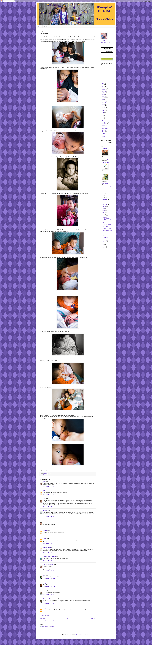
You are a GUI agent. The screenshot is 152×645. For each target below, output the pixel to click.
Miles (103, 117)
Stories (103, 131)
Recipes (103, 125)
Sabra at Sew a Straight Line (49, 556)
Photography (104, 122)
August (104, 206)
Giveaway (104, 101)
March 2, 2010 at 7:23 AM (48, 506)
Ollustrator (78, 634)
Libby (47, 474)
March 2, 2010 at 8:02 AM (48, 526)
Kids (103, 109)
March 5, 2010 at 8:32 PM (48, 612)
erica (44, 575)
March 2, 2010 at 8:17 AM (48, 534)
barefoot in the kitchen (107, 173)
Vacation (103, 136)
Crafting (103, 92)
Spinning (104, 130)
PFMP (103, 120)
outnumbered (105, 183)
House (103, 104)
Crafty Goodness (106, 222)
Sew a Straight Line (106, 159)
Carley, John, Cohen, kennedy (50, 598)
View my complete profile (106, 42)
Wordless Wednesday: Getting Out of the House (107, 219)
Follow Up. (105, 232)
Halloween (104, 102)
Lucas (103, 113)
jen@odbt (45, 510)
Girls (103, 99)
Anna (103, 84)
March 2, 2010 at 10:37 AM (49, 578)
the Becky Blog (105, 162)
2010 (103, 197)
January (105, 241)
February (105, 240)
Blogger (88, 634)
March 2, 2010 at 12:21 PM (49, 586)
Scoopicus (45, 608)
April (104, 214)
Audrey (44, 538)
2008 (103, 246)
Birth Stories (104, 88)
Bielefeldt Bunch (47, 547)
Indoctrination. (106, 226)
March (104, 215)
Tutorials (103, 135)
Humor (103, 105)
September (105, 204)
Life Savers (104, 148)
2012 (103, 193)
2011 (103, 195)
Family (44, 474)
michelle (45, 521)
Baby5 (103, 86)
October (105, 203)
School (103, 127)
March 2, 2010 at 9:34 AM (48, 570)
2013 (103, 192)
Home (39, 26)
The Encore (105, 234)
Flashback (104, 97)
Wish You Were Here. (107, 230)
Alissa (103, 40)
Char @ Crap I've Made (48, 564)
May (104, 212)
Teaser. (104, 235)
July (104, 208)
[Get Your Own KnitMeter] (107, 52)
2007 (103, 247)
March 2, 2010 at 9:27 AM (48, 552)
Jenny (44, 583)
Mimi (103, 118)
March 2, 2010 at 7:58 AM (48, 516)
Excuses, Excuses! (107, 224)
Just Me (103, 107)
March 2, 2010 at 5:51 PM (48, 594)
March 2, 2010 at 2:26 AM (48, 486)
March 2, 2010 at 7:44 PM (48, 603)
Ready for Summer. (107, 228)
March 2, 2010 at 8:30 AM (48, 543)
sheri (44, 590)
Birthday (103, 89)
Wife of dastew (46, 490)
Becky (44, 481)
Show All (111, 186)
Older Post (93, 618)
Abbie (103, 83)
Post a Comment (45, 615)
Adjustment (105, 237)
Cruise (103, 94)
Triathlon (104, 133)
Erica (44, 498)
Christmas (104, 91)
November (105, 201)
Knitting (103, 110)
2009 (103, 244)
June (104, 210)
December (105, 199)
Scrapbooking (105, 128)
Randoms (104, 123)
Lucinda (45, 530)
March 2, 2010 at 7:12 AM (48, 494)
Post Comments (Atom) (50, 620)
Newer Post (42, 618)
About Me (46, 26)
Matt (103, 115)
